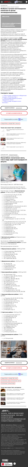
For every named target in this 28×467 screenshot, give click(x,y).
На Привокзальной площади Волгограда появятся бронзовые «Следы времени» (15, 398)
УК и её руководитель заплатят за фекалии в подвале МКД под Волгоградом (16, 403)
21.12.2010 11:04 (4, 5)
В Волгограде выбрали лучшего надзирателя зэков (12, 99)
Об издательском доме (8, 415)
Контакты (4, 413)
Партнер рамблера (13, 460)
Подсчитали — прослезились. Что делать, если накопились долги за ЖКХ (15, 390)
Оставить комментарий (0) (14, 113)
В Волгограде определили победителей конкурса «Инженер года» (14, 96)
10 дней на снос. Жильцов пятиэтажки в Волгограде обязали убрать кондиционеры (13, 349)
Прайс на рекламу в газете (16, 413)
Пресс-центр (19, 415)
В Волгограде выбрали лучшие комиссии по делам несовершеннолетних (16, 134)
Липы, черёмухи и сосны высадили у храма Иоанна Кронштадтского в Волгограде (16, 394)
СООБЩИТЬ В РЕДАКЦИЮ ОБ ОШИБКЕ (11, 421)
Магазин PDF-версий (7, 417)
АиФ (10, 182)
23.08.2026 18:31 (4, 154)
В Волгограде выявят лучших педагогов (15, 146)
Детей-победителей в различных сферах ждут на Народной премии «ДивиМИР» (16, 143)
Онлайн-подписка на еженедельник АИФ (13, 419)
